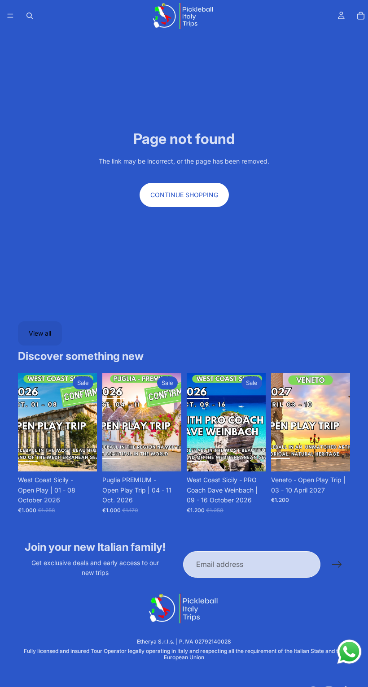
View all (40, 333)
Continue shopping (184, 195)
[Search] (29, 16)
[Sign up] (337, 565)
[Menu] (10, 15)
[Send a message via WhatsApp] (349, 652)
